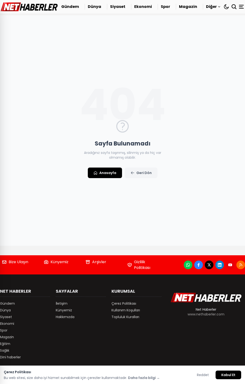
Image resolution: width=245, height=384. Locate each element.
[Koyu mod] (226, 7)
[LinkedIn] (219, 265)
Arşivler (99, 262)
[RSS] (240, 265)
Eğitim (5, 343)
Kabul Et (228, 374)
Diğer (211, 6)
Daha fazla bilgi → (144, 377)
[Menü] (242, 7)
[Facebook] (198, 265)
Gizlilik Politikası (142, 264)
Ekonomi (143, 6)
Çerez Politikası (123, 303)
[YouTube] (230, 265)
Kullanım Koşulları (125, 310)
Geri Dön (144, 172)
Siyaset (117, 6)
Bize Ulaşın (18, 262)
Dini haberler (10, 357)
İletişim (61, 303)
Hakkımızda (65, 316)
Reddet (203, 374)
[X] (209, 265)
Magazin (188, 6)
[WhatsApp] (188, 265)
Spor (165, 6)
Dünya (94, 6)
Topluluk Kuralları (125, 316)
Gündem (70, 6)
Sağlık (4, 350)
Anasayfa (107, 172)
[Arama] (234, 7)
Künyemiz (59, 262)
